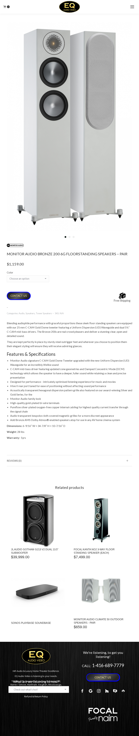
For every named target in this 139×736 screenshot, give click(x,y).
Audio (22, 313)
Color (10, 272)
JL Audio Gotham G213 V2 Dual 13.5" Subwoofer (34, 551)
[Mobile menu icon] (132, 6)
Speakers (30, 313)
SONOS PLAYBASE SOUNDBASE (31, 622)
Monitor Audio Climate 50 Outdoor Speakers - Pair (98, 621)
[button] (65, 237)
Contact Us (19, 296)
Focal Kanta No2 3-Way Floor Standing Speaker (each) (94, 551)
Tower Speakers (44, 313)
